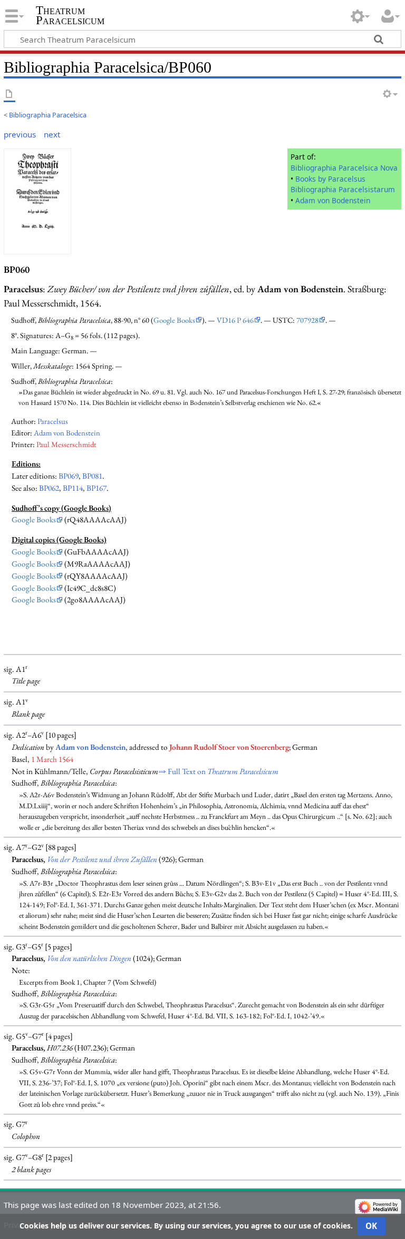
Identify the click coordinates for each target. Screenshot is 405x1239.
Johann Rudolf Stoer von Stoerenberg (229, 747)
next (52, 134)
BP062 (49, 488)
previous (20, 134)
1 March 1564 (52, 759)
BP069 (69, 476)
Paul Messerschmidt (66, 444)
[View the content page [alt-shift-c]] (9, 94)
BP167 (96, 488)
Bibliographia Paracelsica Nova (344, 168)
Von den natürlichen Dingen (89, 958)
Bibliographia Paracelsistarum (343, 189)
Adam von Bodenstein (332, 200)
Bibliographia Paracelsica (47, 115)
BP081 (92, 476)
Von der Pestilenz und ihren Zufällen (102, 859)
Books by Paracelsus (330, 179)
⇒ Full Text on (218, 771)
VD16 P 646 (235, 320)
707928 (307, 320)
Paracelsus (52, 421)
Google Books (174, 320)
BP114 (73, 488)
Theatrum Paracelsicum (70, 15)
